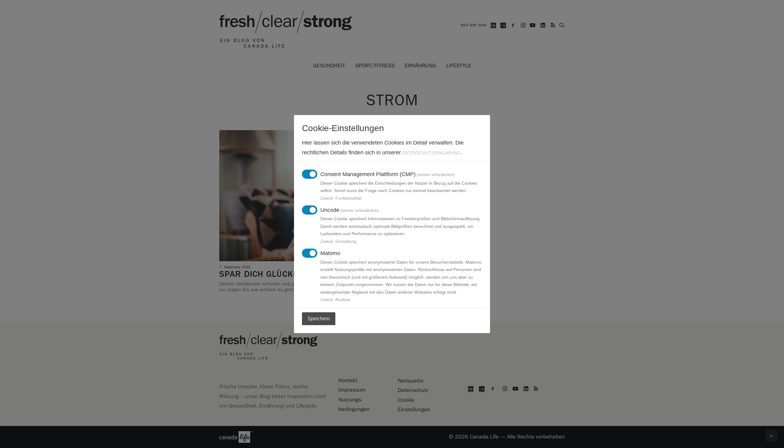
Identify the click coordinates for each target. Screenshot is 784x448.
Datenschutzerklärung (431, 152)
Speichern (318, 318)
